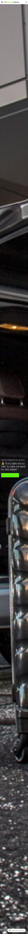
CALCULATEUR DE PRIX (10, 475)
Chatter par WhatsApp (17, 930)
